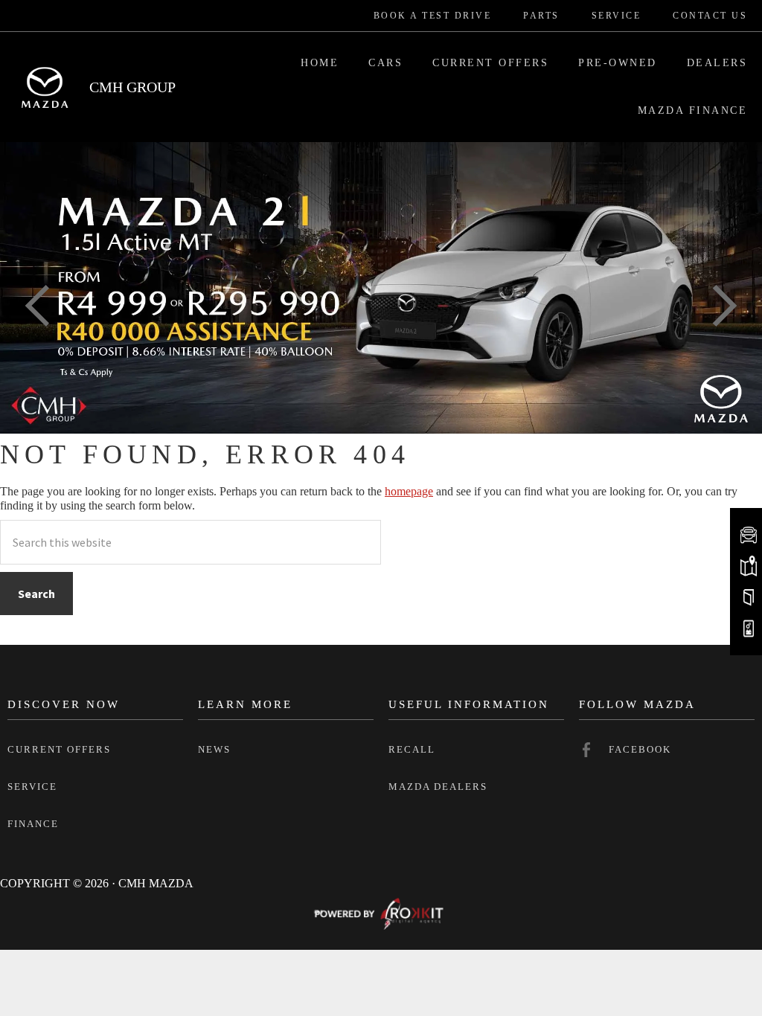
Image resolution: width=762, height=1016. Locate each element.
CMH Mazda (44, 87)
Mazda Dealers (437, 786)
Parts (541, 15)
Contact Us (710, 15)
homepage (409, 491)
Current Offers (490, 62)
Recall (411, 749)
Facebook (640, 749)
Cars (385, 62)
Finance (33, 823)
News (214, 749)
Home (320, 62)
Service (616, 15)
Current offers (59, 749)
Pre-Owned (617, 62)
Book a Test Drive (433, 15)
